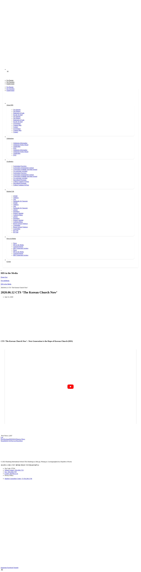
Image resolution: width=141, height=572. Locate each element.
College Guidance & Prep (21, 181)
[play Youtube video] (70, 387)
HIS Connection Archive (20, 248)
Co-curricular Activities (20, 171)
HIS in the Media (18, 245)
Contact (15, 127)
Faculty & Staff (18, 115)
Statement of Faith (18, 113)
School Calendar (18, 213)
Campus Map (17, 125)
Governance (17, 123)
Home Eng (4, 277)
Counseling (16, 225)
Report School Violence (20, 223)
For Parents (10, 87)
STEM (15, 196)
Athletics (16, 198)
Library (15, 210)
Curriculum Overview (20, 166)
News (15, 243)
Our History (17, 111)
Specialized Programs (19, 180)
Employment (10, 84)
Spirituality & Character (20, 201)
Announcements (18, 246)
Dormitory (16, 211)
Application (16, 146)
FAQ (14, 148)
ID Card (15, 230)
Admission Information (20, 143)
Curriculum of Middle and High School (25, 169)
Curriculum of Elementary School (23, 168)
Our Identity (17, 109)
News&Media (5, 280)
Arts (14, 199)
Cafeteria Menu (18, 215)
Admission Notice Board (20, 145)
